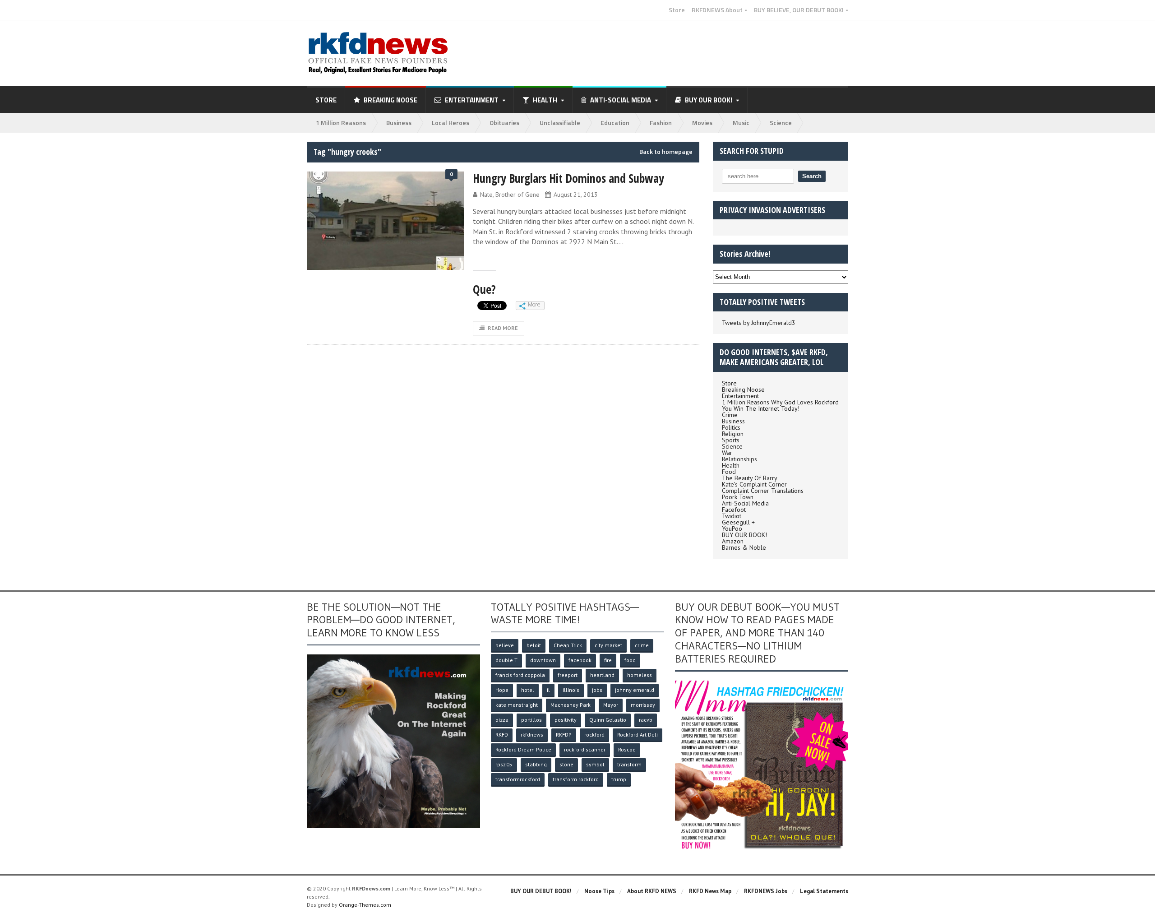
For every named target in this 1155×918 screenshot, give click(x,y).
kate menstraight (516, 704)
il (548, 689)
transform (629, 764)
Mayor (610, 704)
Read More (503, 328)
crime (642, 645)
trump (618, 779)
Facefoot (734, 509)
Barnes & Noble (744, 547)
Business (398, 122)
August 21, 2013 (576, 194)
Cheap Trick (568, 645)
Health (730, 465)
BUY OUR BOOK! (744, 535)
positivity (565, 719)
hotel (527, 689)
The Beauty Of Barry (749, 478)
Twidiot (731, 516)
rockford (594, 734)
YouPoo (732, 528)
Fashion (661, 122)
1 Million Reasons (341, 122)
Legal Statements (824, 891)
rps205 (504, 764)
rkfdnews (532, 734)
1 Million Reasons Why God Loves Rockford (780, 402)
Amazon (733, 541)
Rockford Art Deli (637, 734)
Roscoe (627, 749)
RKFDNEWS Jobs (765, 891)
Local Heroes (450, 122)
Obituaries (504, 122)
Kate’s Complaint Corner (754, 484)
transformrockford (517, 779)
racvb (645, 719)
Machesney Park (570, 704)
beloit (534, 645)
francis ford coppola (520, 675)
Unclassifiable (560, 122)
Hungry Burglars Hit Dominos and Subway (568, 178)
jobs (597, 689)
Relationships (739, 459)
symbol (595, 764)
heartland (602, 675)
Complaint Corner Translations (763, 491)
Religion (733, 434)
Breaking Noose (390, 100)
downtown (543, 660)
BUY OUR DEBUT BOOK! (541, 891)
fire (608, 660)
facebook (579, 660)
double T (506, 660)
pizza (501, 719)
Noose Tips (599, 891)
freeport (568, 675)
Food (729, 472)
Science (781, 122)
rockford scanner (584, 749)
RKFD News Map (710, 891)
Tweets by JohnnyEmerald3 (758, 323)
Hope (501, 689)
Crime (730, 415)
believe (504, 645)
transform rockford (576, 779)
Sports (730, 440)
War (727, 453)
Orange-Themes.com (365, 904)
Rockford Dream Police (523, 749)
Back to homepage (666, 151)
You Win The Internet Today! (760, 408)
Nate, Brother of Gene (510, 194)
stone (566, 764)
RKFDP (564, 734)
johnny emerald (634, 689)
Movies (702, 122)
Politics (731, 427)
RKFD (501, 734)
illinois (571, 689)
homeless (639, 675)
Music (741, 122)
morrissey (643, 704)
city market (608, 645)
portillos (531, 719)
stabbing (536, 764)
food (630, 660)
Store (677, 10)
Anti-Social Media (745, 503)
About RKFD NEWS (651, 891)
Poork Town (737, 497)
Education (615, 122)
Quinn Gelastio (607, 719)
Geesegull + (738, 522)
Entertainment (740, 396)
